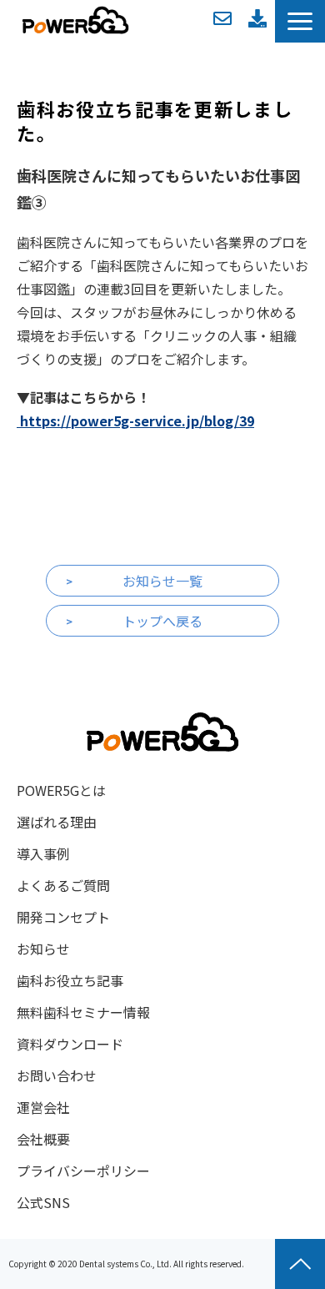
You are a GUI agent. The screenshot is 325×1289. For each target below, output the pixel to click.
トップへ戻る (162, 621)
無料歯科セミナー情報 (83, 1012)
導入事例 (43, 853)
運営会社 (43, 1107)
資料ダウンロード (257, 18)
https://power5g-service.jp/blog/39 (135, 420)
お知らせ (43, 949)
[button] (300, 21)
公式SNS (43, 1202)
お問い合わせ (222, 18)
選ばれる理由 (57, 822)
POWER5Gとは (61, 790)
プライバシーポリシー (83, 1171)
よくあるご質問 (63, 885)
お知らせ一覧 (162, 581)
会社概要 (43, 1139)
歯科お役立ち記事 (70, 980)
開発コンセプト (63, 917)
